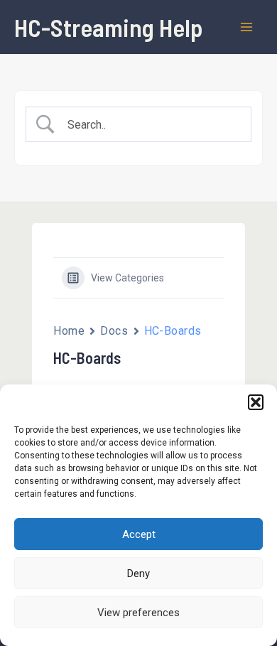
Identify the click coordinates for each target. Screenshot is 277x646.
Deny (138, 573)
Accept (139, 534)
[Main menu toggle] (247, 27)
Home (69, 331)
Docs (114, 331)
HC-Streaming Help (108, 27)
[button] (256, 402)
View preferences (138, 612)
